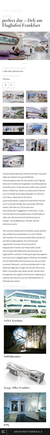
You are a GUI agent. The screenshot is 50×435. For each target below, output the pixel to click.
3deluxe (7, 16)
